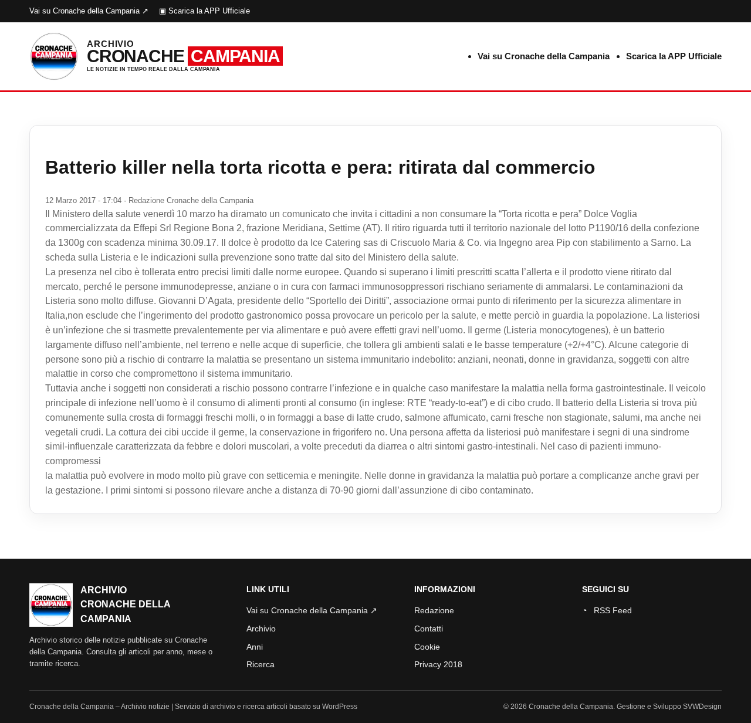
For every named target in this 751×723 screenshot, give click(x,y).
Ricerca (260, 664)
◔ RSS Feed (607, 610)
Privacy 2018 (438, 664)
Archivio (261, 628)
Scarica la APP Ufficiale (674, 56)
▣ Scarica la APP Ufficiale (204, 10)
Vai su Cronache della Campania (544, 56)
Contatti (428, 628)
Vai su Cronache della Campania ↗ (88, 10)
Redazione (434, 610)
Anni (254, 646)
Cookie (427, 646)
